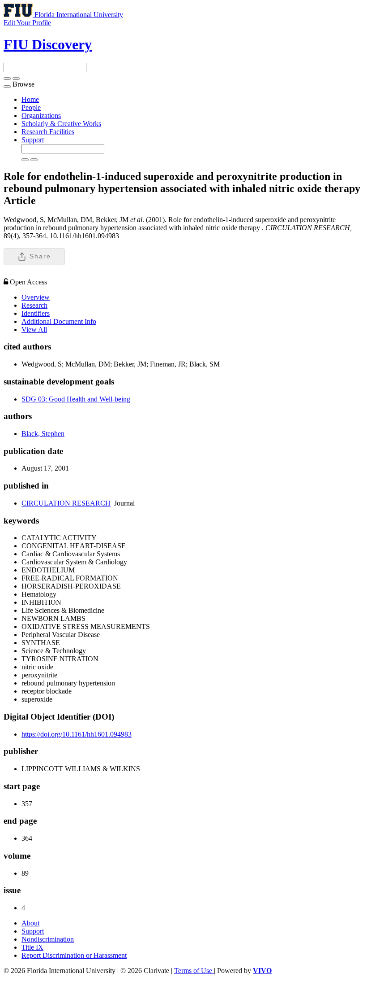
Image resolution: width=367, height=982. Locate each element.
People (31, 107)
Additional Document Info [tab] (58, 321)
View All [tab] (34, 329)
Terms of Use (194, 970)
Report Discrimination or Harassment (74, 955)
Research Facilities (47, 131)
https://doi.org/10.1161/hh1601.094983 (76, 734)
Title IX (32, 947)
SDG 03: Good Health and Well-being (75, 399)
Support (32, 140)
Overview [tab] (35, 297)
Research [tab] (34, 305)
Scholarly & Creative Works (61, 123)
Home (30, 99)
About (30, 923)
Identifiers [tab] (35, 313)
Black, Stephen (42, 433)
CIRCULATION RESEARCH (66, 503)
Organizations (41, 115)
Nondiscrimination (47, 939)
